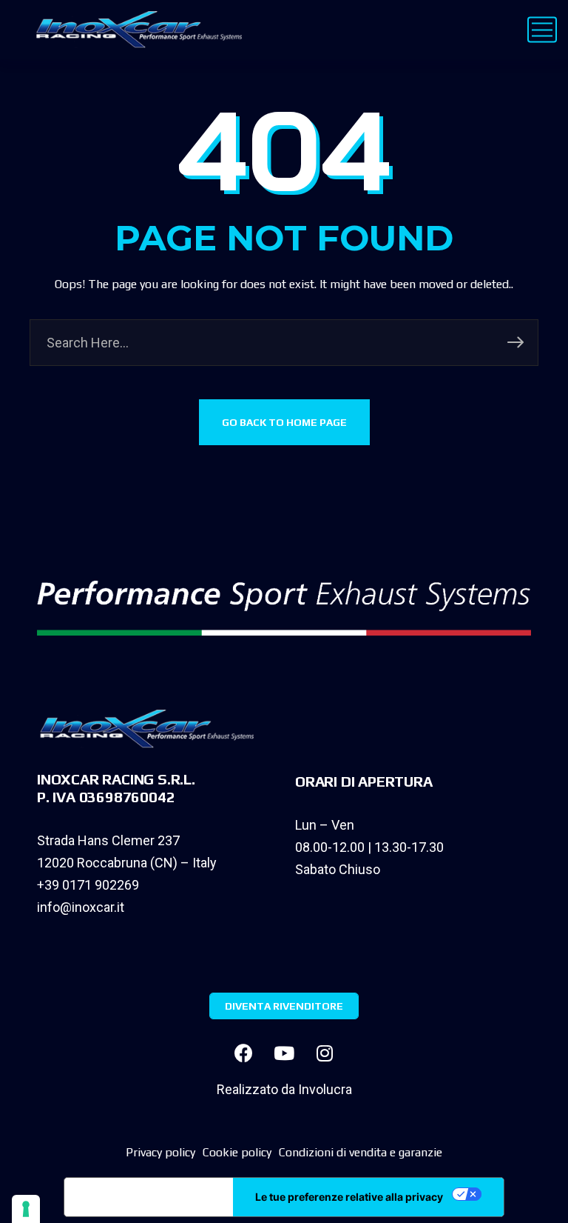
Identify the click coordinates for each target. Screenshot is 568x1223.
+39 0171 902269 (88, 885)
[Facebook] (243, 1052)
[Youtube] (284, 1052)
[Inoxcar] (136, 29)
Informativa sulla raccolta (148, 1197)
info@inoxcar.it (80, 907)
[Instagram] (324, 1052)
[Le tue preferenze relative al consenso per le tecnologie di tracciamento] (26, 1209)
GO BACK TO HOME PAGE (284, 422)
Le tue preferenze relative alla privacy (349, 1196)
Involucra (325, 1089)
